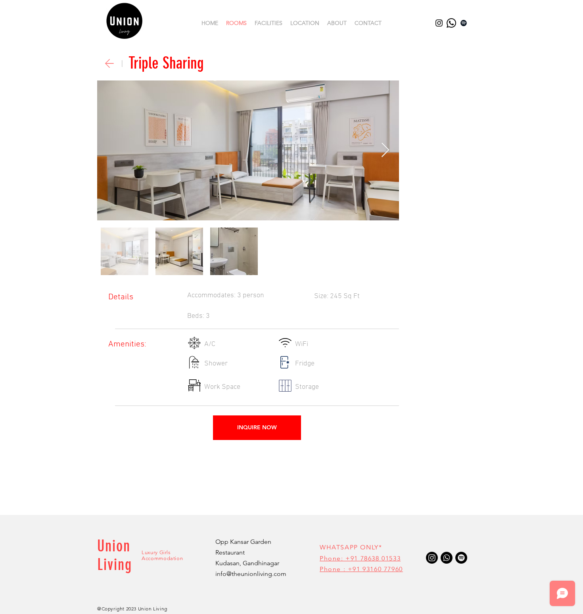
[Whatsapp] (451, 23)
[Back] (109, 63)
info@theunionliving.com (250, 574)
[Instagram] (439, 23)
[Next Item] (385, 150)
